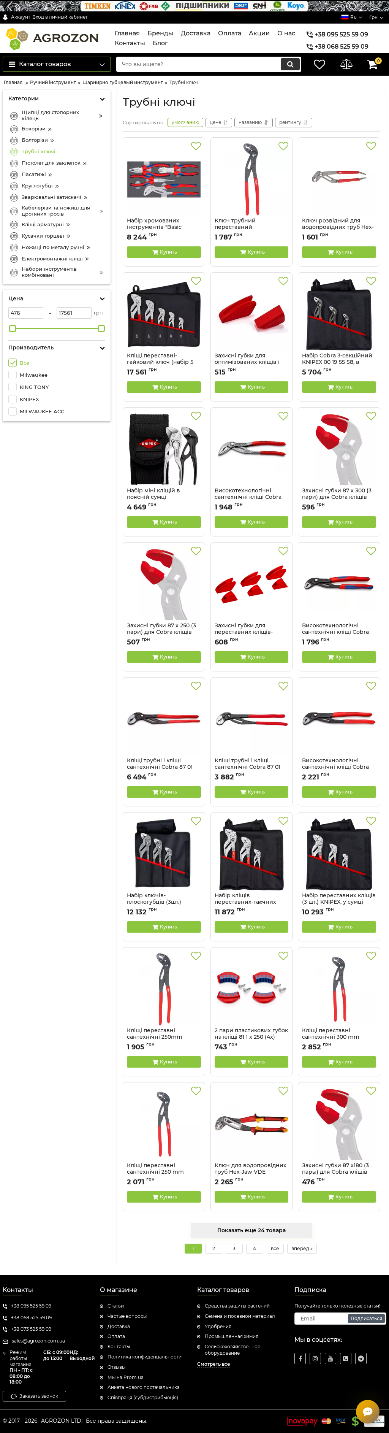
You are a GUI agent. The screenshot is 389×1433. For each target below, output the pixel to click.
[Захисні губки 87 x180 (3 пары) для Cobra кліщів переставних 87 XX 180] (339, 1124)
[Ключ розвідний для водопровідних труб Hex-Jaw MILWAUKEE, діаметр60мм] (339, 179)
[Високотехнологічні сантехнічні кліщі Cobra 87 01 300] (339, 719)
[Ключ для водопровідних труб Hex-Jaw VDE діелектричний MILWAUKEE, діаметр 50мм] (252, 1124)
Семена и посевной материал (240, 1316)
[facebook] (300, 1358)
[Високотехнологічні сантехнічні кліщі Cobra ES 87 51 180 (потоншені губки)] (252, 449)
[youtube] (330, 1358)
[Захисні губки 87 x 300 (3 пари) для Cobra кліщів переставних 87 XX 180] (339, 449)
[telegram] (361, 1358)
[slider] (12, 328)
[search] (290, 64)
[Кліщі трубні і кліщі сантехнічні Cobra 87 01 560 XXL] (164, 719)
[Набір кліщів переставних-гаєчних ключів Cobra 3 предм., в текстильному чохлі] (252, 854)
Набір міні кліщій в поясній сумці (154, 497)
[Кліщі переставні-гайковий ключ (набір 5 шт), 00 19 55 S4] (164, 314)
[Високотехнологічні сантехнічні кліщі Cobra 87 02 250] (339, 584)
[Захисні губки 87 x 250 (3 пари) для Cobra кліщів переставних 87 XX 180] (164, 584)
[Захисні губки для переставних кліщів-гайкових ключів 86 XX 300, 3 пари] (252, 584)
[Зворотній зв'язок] (368, 1411)
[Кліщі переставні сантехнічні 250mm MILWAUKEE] (164, 989)
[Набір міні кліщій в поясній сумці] (164, 449)
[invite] (345, 1358)
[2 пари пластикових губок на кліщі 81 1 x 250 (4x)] (252, 989)
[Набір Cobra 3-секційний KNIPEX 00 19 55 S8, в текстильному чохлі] (339, 314)
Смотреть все (213, 1364)
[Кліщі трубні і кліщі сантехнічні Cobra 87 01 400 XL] (252, 719)
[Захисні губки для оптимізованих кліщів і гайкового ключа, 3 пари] (252, 314)
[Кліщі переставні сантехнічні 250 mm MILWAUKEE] (164, 1124)
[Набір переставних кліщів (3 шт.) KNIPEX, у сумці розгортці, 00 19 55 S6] (339, 854)
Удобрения (218, 1326)
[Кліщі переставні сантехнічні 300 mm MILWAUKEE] (339, 989)
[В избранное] (196, 146)
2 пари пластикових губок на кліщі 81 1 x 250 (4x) (251, 1037)
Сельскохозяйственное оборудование (232, 1350)
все (275, 1248)
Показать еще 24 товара (251, 1230)
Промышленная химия (231, 1336)
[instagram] (315, 1358)
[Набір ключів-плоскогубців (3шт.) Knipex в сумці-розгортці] (164, 854)
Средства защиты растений (237, 1306)
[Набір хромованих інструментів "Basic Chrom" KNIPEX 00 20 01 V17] (164, 179)
